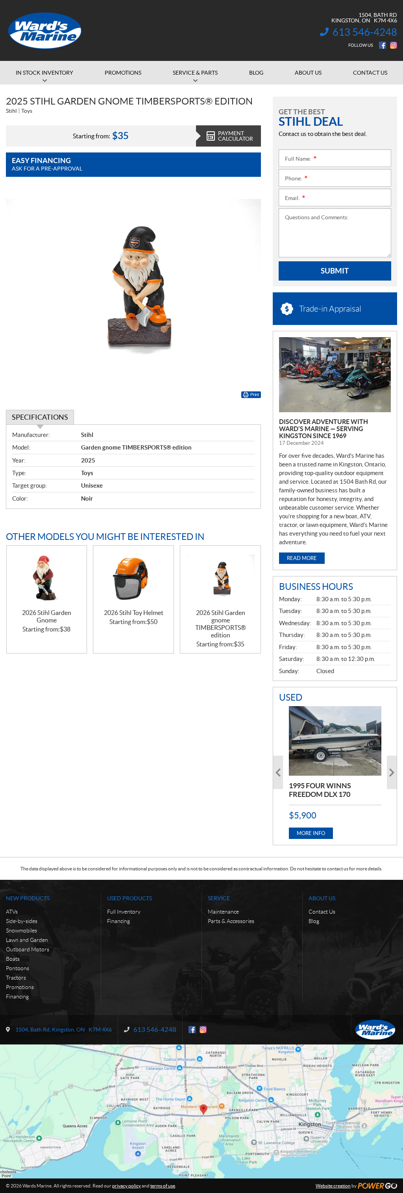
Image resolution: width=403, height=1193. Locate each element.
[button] (278, 772)
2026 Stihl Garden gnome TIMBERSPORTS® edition (220, 624)
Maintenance (223, 912)
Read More (302, 558)
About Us (322, 898)
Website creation (333, 1185)
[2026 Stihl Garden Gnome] (47, 577)
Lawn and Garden (27, 940)
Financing (17, 996)
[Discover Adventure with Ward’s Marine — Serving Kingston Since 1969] (335, 374)
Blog (314, 921)
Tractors (16, 978)
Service (219, 898)
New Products (28, 898)
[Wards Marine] (45, 30)
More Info (311, 833)
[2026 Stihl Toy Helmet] (133, 577)
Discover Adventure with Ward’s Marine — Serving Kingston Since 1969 (323, 428)
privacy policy (126, 1185)
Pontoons (17, 968)
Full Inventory (123, 912)
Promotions (20, 987)
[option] (335, 772)
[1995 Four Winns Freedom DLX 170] (335, 740)
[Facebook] (382, 45)
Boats (13, 959)
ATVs (12, 912)
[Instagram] (393, 45)
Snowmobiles (21, 930)
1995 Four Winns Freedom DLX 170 (320, 790)
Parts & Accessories (231, 921)
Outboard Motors (27, 949)
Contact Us (322, 912)
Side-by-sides (21, 921)
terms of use (162, 1185)
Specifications (40, 417)
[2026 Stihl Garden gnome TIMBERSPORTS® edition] (220, 577)
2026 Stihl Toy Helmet (133, 612)
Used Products (129, 898)
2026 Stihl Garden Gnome (46, 616)
